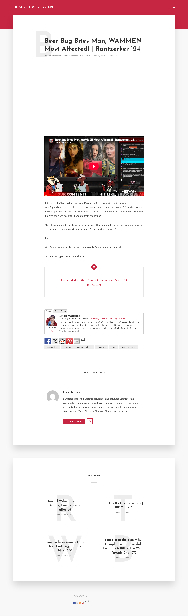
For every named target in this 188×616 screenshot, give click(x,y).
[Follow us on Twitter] (77, 603)
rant (113, 347)
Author (48, 311)
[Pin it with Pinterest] (69, 341)
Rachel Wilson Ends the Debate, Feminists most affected (65, 505)
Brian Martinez (54, 56)
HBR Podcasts (72, 56)
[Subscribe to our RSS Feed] (80, 603)
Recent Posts (60, 311)
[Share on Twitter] (55, 341)
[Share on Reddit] (62, 341)
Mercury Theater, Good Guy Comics (108, 319)
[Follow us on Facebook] (74, 603)
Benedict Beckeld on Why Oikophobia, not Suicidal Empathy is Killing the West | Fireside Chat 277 (123, 546)
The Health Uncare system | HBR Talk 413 (123, 505)
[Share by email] (77, 341)
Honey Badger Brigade (33, 7)
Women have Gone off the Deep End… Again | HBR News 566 (65, 546)
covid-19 (67, 347)
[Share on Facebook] (47, 341)
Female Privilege (84, 347)
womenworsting (129, 347)
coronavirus (52, 347)
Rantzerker (84, 56)
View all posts (74, 421)
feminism (101, 347)
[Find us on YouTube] (83, 603)
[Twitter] (51, 330)
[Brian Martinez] (51, 320)
